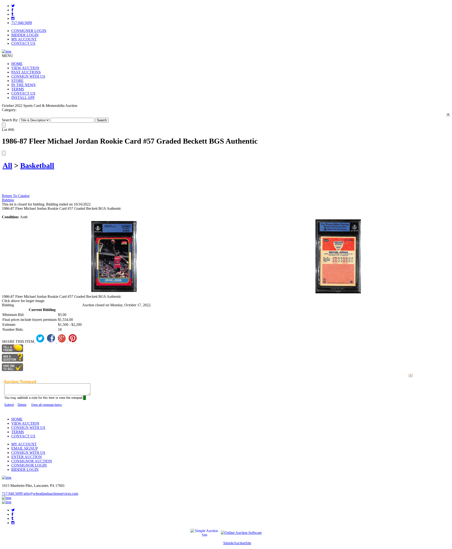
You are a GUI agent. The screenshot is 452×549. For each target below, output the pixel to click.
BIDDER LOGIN (25, 35)
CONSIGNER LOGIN (28, 31)
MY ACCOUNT (24, 39)
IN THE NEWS (23, 85)
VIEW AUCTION (25, 68)
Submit (9, 405)
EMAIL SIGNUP (24, 448)
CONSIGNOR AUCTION (31, 461)
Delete (22, 405)
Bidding (8, 200)
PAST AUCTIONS (26, 72)
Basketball (37, 165)
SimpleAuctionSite (237, 543)
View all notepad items (46, 405)
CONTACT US (23, 43)
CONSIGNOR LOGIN (29, 465)
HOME (17, 64)
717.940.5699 (21, 23)
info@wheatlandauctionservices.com (51, 494)
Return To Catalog (15, 196)
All (7, 165)
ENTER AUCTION (26, 457)
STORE (17, 81)
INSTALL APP (23, 98)
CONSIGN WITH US (28, 76)
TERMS (17, 89)
